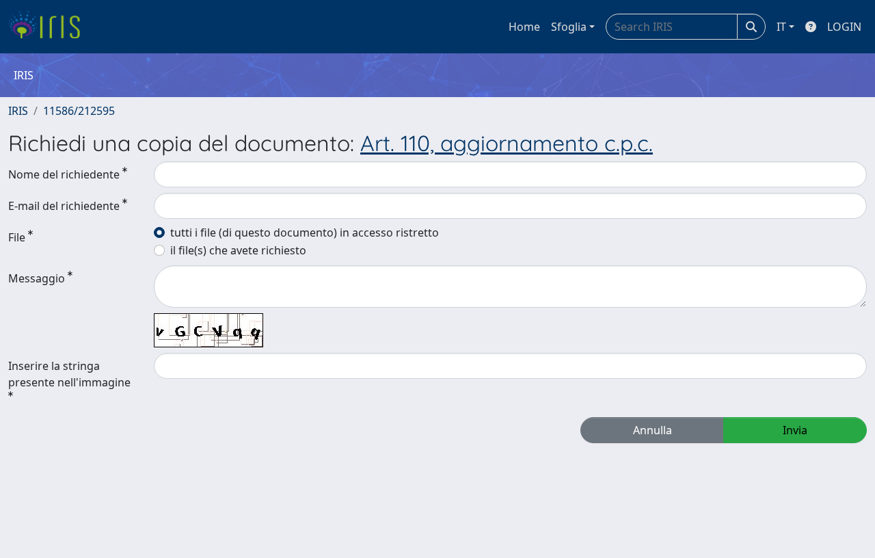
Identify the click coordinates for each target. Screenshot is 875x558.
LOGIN (844, 26)
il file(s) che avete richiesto (238, 250)
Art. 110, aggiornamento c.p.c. (506, 143)
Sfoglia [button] (569, 26)
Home (524, 26)
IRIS (18, 110)
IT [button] (781, 26)
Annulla (652, 430)
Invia (795, 430)
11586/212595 (79, 110)
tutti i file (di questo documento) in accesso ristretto (304, 232)
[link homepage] (49, 26)
